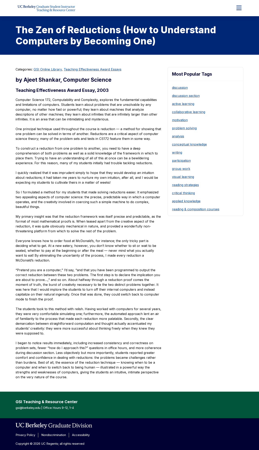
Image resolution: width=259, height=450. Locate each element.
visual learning (183, 177)
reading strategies (185, 185)
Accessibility (81, 435)
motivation (180, 120)
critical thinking (183, 193)
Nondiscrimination (53, 435)
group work (181, 169)
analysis (178, 136)
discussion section (186, 96)
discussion (180, 88)
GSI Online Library (48, 69)
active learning (183, 104)
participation (181, 161)
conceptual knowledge (189, 144)
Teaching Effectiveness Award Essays (92, 69)
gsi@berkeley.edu (28, 408)
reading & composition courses (195, 209)
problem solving (184, 128)
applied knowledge (186, 201)
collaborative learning (188, 112)
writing (177, 152)
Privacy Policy (25, 435)
